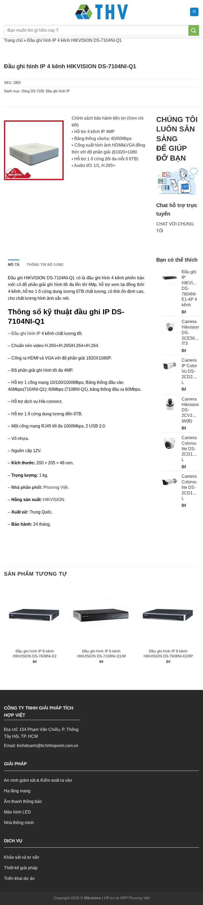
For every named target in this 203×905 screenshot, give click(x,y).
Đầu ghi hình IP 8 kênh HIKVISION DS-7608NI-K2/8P (168, 653)
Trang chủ (13, 40)
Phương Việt (55, 487)
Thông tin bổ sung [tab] (45, 265)
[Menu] (194, 12)
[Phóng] (11, 174)
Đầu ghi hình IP (58, 91)
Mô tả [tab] (13, 265)
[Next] (199, 628)
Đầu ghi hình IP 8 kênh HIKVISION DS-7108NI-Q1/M (101, 653)
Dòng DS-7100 (33, 91)
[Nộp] (193, 30)
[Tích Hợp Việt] (101, 11)
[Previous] (4, 628)
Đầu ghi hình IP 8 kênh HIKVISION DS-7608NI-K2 (35, 653)
